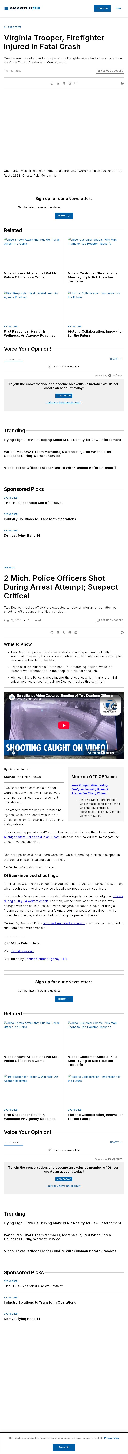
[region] (64, 367)
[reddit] (70, 83)
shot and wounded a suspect (65, 923)
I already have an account (64, 402)
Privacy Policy (111, 1438)
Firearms (9, 567)
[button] (6, 8)
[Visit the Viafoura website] (115, 375)
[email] (76, 83)
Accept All (64, 1447)
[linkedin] (58, 83)
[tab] (13, 359)
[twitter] (64, 83)
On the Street (13, 27)
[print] (122, 83)
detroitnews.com (22, 951)
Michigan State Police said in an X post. (32, 837)
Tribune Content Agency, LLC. (46, 959)
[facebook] (52, 83)
